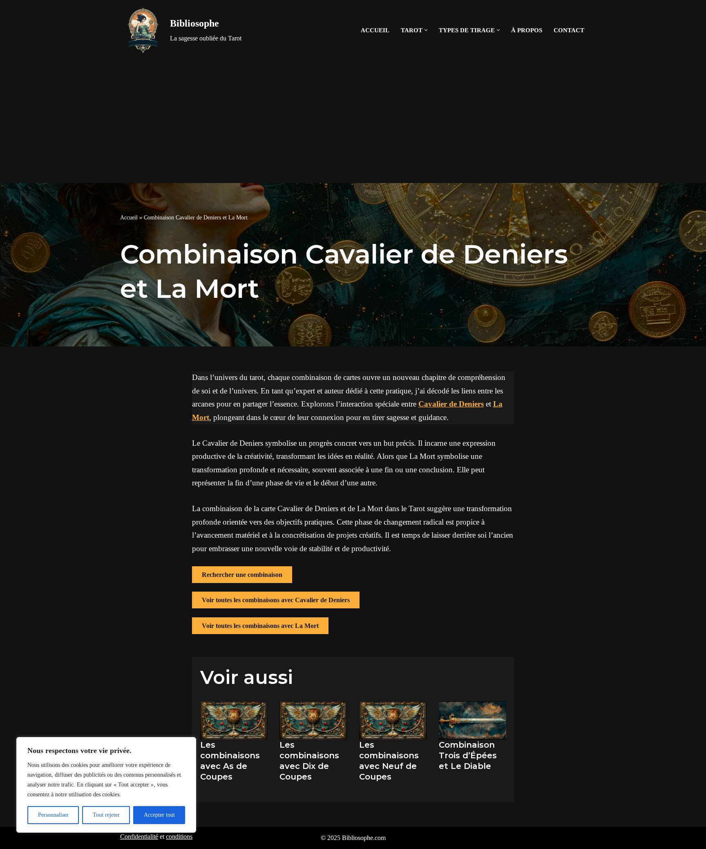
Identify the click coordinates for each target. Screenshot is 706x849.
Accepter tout (159, 815)
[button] (425, 30)
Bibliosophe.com (364, 837)
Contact (569, 30)
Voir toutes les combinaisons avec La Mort (260, 625)
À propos (526, 30)
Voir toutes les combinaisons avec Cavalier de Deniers (276, 600)
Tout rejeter (106, 815)
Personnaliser (53, 815)
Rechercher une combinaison (242, 574)
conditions (179, 836)
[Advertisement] (353, 122)
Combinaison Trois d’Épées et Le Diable (468, 755)
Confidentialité (139, 836)
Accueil (375, 30)
